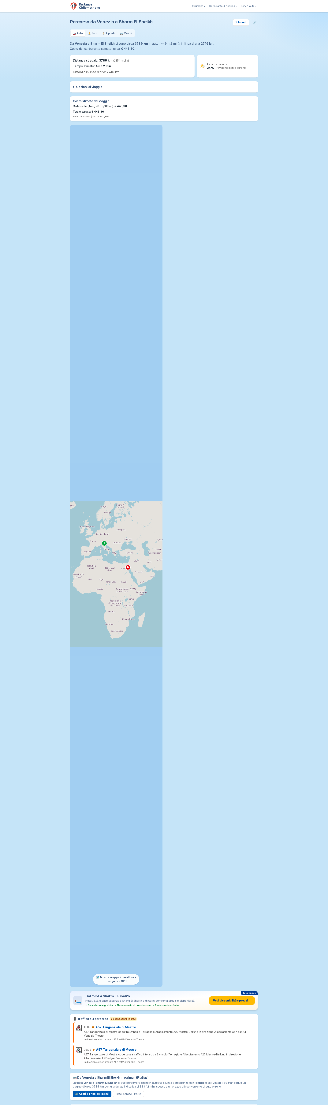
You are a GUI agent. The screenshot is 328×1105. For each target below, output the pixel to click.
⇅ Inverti (241, 22)
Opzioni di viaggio (89, 87)
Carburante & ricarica (223, 5)
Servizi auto (248, 5)
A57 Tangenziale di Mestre (115, 1027)
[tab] (78, 33)
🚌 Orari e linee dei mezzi (92, 1093)
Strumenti (198, 5)
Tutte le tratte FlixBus (128, 1094)
